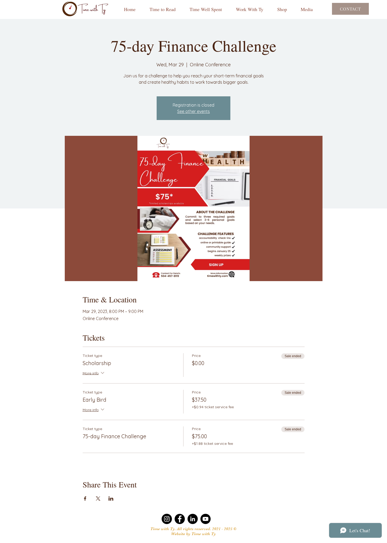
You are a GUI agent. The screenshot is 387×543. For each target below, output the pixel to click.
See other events (193, 111)
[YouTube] (205, 519)
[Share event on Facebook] (85, 498)
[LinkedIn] (192, 519)
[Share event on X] (98, 498)
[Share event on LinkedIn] (110, 498)
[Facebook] (180, 519)
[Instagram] (167, 519)
